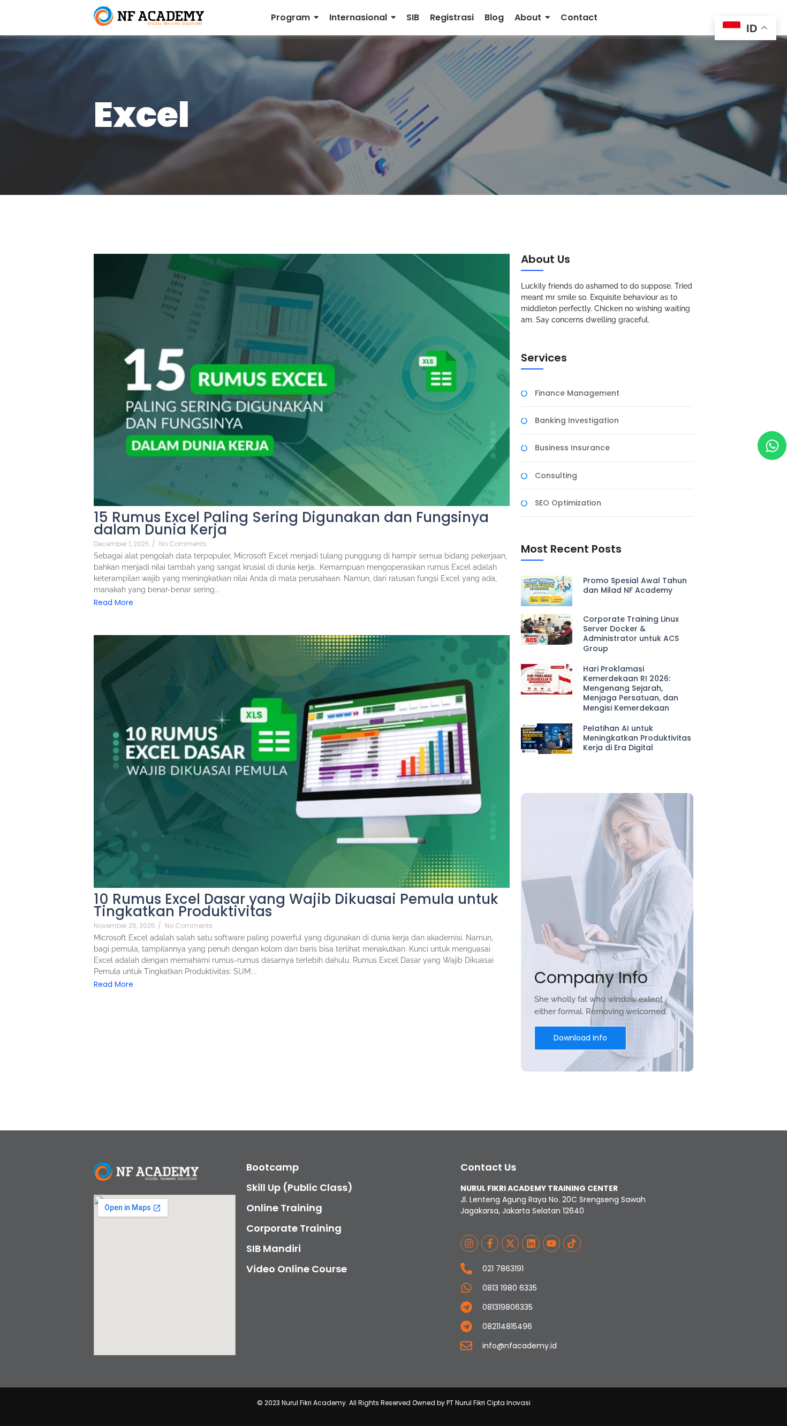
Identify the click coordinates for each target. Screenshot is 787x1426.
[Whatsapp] (772, 445)
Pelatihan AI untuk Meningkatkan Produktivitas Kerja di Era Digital (637, 738)
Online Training (284, 1207)
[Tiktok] (571, 1243)
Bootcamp (272, 1167)
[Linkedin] (530, 1243)
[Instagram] (469, 1243)
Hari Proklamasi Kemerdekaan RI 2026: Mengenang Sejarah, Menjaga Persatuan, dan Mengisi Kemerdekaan (630, 688)
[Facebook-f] (489, 1243)
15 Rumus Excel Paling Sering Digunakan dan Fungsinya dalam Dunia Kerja (291, 523)
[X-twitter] (510, 1243)
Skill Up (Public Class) (299, 1187)
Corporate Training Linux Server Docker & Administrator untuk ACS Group (631, 633)
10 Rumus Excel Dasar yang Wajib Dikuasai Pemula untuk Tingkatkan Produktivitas (296, 905)
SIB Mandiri (273, 1248)
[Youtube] (551, 1243)
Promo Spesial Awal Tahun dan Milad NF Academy (635, 585)
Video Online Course (296, 1269)
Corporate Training (294, 1228)
